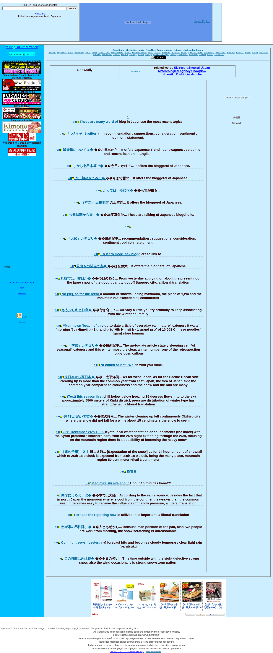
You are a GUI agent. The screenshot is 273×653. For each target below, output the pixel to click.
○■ (127, 226)
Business (231, 52)
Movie (94, 52)
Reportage (62, 52)
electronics (107, 54)
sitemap (22, 322)
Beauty (148, 54)
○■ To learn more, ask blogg (117, 254)
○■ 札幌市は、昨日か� (73, 278)
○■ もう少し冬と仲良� (74, 310)
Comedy (174, 54)
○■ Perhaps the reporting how (92, 515)
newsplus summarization (22, 282)
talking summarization (22, 47)
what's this (40, 13)
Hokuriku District (174, 74)
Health (184, 52)
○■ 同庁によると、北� (73, 495)
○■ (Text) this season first (81, 396)
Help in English (202, 21)
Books (248, 52)
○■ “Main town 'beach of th (79, 325)
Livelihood (219, 54)
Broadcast (263, 52)
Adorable (164, 54)
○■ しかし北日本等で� (85, 166)
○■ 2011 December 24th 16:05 (80, 432)
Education (193, 54)
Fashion (240, 52)
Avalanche (194, 74)
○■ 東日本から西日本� (77, 377)
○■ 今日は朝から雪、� (81, 215)
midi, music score (153, 652)
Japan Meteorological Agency (184, 69)
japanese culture (195, 52)
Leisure (116, 54)
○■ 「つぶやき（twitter (78, 133)
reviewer (22, 293)
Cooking (97, 54)
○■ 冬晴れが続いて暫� (75, 416)
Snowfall (194, 67)
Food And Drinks (139, 52)
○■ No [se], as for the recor (77, 294)
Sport (88, 52)
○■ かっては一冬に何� (115, 190)
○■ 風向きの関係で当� (89, 266)
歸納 (22, 288)
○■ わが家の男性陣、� (73, 527)
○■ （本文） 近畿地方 (92, 202)
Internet (52, 52)
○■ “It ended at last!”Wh (114, 365)
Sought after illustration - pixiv (128, 50)
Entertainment (117, 52)
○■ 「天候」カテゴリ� (79, 238)
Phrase (141, 54)
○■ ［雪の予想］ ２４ (72, 452)
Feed (24, 317)
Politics (128, 52)
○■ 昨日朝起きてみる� (87, 178)
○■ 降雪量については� (75, 150)
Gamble (202, 54)
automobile (221, 52)
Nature (156, 54)
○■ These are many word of (96, 122)
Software (176, 52)
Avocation (183, 54)
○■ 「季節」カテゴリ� (80, 345)
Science (124, 54)
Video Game (104, 52)
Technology (209, 52)
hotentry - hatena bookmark (188, 50)
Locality (132, 54)
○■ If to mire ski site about (107, 483)
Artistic (210, 54)
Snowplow (198, 71)
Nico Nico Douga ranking (159, 50)
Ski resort (181, 67)
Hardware (166, 52)
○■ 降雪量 (128, 471)
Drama (158, 52)
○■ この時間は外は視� (76, 558)
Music (150, 52)
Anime (71, 52)
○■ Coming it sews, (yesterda (78, 542)
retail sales (79, 52)
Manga (255, 52)
